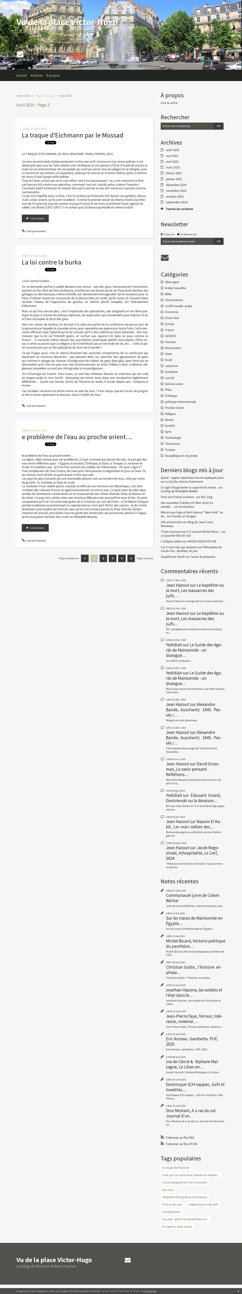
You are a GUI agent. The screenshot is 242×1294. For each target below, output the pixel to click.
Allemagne (172, 282)
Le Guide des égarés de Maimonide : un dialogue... (194, 650)
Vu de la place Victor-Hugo (67, 22)
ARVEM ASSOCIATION (201, 541)
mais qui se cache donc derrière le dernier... (190, 1175)
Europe (169, 324)
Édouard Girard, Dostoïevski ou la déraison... (193, 797)
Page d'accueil (44, 96)
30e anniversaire (171, 522)
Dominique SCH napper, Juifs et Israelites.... (195, 1087)
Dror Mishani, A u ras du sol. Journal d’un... (191, 1113)
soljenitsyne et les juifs (203, 1204)
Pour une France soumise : (178, 497)
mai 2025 (172, 156)
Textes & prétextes (202, 557)
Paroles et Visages (184, 516)
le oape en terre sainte (177, 1226)
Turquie (170, 450)
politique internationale (180, 402)
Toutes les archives (179, 209)
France (169, 330)
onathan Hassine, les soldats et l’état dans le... (194, 992)
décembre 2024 (176, 185)
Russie (169, 420)
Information (173, 348)
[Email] (20, 54)
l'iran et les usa (172, 1204)
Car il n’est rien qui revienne (179, 547)
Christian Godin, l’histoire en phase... (193, 969)
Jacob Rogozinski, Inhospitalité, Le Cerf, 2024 (192, 853)
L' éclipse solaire (171, 541)
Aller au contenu (12, 3)
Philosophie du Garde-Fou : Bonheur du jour (191, 549)
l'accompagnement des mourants (184, 1182)
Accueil (21, 75)
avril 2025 (172, 162)
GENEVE (170, 336)
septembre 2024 (176, 202)
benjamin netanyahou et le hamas (184, 1197)
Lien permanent (36, 231)
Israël (168, 360)
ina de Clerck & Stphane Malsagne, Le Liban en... (192, 1064)
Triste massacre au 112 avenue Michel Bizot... (191, 532)
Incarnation (186, 507)
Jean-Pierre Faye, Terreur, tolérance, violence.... (194, 1018)
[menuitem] (23, 75)
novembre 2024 (176, 191)
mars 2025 (173, 167)
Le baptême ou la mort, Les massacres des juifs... (195, 590)
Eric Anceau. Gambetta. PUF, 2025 (192, 1041)
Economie (171, 312)
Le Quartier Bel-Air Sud (176, 535)
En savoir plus (150, 1291)
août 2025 (172, 150)
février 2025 (174, 173)
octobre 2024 (175, 197)
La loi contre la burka (51, 262)
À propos (53, 75)
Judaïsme (171, 366)
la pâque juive (171, 1212)
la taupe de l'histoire (175, 1168)
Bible (168, 294)
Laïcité (169, 378)
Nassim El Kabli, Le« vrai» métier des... (193, 824)
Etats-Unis (172, 318)
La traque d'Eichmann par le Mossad (72, 135)
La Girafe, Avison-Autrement (184, 481)
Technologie (173, 438)
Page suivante (145, 558)
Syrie (168, 432)
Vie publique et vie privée (181, 456)
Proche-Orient (174, 408)
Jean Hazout (177, 585)
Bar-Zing (206, 497)
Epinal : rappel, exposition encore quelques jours (192, 478)
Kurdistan (171, 372)
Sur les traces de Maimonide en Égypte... (194, 920)
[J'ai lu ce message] (238, 1291)
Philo (168, 390)
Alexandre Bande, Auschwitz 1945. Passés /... (193, 709)
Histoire (170, 342)
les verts (168, 1190)
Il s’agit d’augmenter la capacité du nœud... (189, 487)
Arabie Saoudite (175, 288)
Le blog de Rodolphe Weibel (179, 491)
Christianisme (174, 300)
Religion (170, 414)
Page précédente (69, 558)
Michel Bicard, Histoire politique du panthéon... (195, 943)
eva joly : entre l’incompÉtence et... (185, 1219)
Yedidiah (174, 645)
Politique (171, 396)
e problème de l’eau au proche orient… (77, 437)
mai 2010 (66, 96)
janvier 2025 (174, 179)
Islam (168, 354)
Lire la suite (37, 218)
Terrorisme (172, 444)
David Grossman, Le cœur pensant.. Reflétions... (193, 769)
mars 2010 (23, 96)
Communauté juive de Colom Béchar (192, 897)
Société (170, 426)
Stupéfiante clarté (173, 557)
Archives (36, 75)
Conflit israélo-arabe (178, 306)
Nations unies (174, 384)
